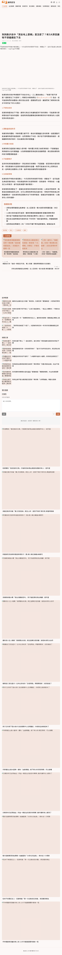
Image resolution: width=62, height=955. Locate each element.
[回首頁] (8, 2)
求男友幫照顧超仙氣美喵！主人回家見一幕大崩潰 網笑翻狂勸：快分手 (32, 209)
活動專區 (38, 6)
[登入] (56, 2)
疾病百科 (25, 6)
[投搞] (54, 2)
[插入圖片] (53, 414)
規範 (4, 414)
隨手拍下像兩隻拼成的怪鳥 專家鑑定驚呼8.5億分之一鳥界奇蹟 (29, 216)
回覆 (58, 414)
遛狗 (25, 230)
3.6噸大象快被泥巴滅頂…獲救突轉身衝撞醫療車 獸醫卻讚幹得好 (30, 213)
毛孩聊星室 (46, 6)
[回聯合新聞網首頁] (4, 2)
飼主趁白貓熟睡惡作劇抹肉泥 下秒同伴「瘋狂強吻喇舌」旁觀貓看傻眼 (32, 220)
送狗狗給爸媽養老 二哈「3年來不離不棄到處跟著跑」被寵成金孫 (30, 224)
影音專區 (32, 6)
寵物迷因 (53, 6)
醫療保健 (18, 6)
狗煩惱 (5, 230)
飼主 (11, 230)
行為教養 (4, 6)
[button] (51, 2)
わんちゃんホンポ (44, 97)
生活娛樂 (11, 6)
